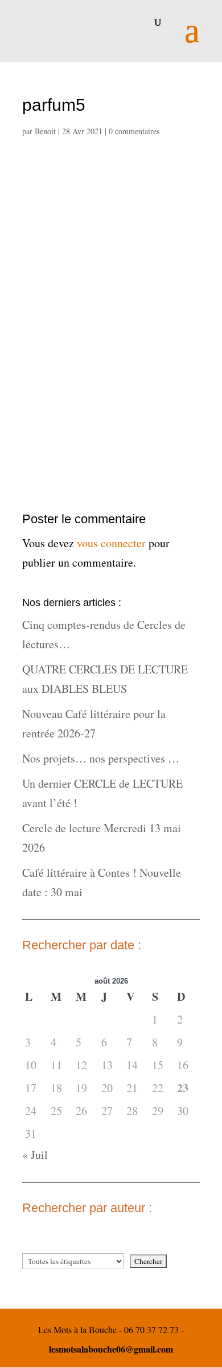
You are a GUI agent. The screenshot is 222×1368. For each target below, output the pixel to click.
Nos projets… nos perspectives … (100, 758)
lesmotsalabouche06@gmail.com (111, 1348)
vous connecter (111, 543)
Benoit (45, 131)
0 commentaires (134, 131)
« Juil (35, 1154)
